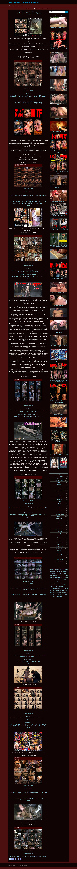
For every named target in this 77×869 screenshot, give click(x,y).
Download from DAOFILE (28, 88)
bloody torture (17, 195)
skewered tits (59, 510)
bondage (21, 95)
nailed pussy (59, 499)
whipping (36, 271)
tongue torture (43, 96)
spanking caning (59, 548)
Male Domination (32, 11)
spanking (35, 96)
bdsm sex (63, 571)
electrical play (38, 95)
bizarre (66, 571)
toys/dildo (32, 271)
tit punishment (53, 594)
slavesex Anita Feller (59, 546)
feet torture (17, 588)
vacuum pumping (56, 596)
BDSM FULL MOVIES (24, 11)
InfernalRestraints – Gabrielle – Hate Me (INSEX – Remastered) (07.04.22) (28, 595)
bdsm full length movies (15, 95)
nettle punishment (59, 542)
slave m (59, 544)
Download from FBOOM (28, 90)
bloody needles (29, 101)
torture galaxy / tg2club (60, 514)
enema (21, 270)
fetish (42, 95)
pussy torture (31, 96)
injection (59, 495)
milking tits (64, 586)
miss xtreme (59, 540)
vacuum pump (59, 554)
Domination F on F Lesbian (59, 480)
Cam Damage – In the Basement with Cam (28, 661)
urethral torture (59, 552)
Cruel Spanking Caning (59, 478)
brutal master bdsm (27, 195)
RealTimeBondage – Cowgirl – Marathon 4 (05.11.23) (28, 416)
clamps (59, 522)
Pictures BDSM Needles (59, 563)
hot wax (16, 96)
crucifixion (23, 507)
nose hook (44, 270)
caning (30, 95)
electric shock (59, 525)
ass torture (12, 195)
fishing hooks (59, 493)
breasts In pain (63, 575)
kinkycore (59, 535)
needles (21, 509)
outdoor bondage (43, 588)
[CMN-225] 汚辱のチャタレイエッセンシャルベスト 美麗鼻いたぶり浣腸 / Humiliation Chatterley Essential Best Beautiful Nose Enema (28, 726)
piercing (59, 505)
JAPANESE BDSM (28, 200)
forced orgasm (12, 96)
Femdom (59, 482)
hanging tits (59, 533)
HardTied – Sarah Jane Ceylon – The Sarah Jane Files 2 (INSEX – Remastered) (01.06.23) (28, 514)
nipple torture (25, 509)
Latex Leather (59, 484)
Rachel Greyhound (62, 590)
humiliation (20, 96)
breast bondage (25, 95)
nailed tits (36, 414)
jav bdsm (34, 270)
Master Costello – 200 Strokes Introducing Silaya (28, 13)
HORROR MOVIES (59, 559)
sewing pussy (59, 508)
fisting (45, 95)
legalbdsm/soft (59, 537)
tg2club (67, 592)
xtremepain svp (59, 557)
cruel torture (34, 95)
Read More (28, 93)
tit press (59, 550)
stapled (59, 512)
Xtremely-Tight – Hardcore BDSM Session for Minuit (28, 799)
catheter (59, 520)
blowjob (59, 573)
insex (44, 507)
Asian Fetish (13, 270)
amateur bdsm (54, 569)
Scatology (20, 271)
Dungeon (66, 577)
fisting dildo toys (59, 531)
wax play (59, 555)
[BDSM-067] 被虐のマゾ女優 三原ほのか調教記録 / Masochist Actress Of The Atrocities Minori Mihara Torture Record (28, 202)
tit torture (39, 96)
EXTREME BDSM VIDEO (20, 101)
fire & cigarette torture (59, 529)
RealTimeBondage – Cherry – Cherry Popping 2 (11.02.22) (28, 276)
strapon (56, 592)
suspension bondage (23, 656)
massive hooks (59, 497)
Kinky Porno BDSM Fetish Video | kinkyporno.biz (25, 2)
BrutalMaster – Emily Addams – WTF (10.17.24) (28, 103)
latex (67, 584)
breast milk (59, 575)
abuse (12, 792)
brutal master (37, 101)
